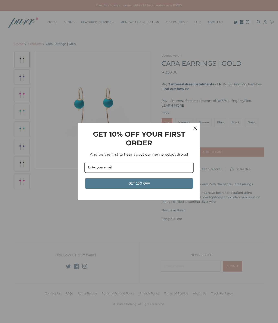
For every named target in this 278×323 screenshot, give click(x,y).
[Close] (195, 128)
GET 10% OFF (139, 183)
